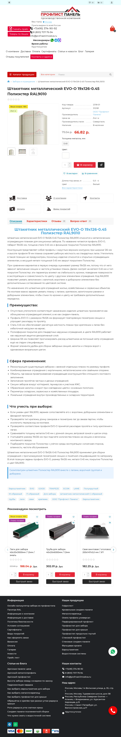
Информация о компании (20, 613)
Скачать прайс (20, 29)
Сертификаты (48, 51)
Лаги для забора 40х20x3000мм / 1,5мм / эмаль (22, 552)
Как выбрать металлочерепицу (23, 693)
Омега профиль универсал (76, 617)
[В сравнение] (37, 522)
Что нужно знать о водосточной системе (29, 715)
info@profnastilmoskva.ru (43, 36)
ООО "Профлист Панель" (101, 113)
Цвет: (64, 149)
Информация (15, 600)
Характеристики (37, 221)
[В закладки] (37, 517)
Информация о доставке (20, 617)
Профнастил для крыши (75, 629)
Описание (16, 221)
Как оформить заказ (18, 637)
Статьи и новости (67, 51)
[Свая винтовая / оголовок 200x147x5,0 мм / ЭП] (96, 531)
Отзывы (58, 221)
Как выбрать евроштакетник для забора (28, 689)
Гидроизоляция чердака (20, 685)
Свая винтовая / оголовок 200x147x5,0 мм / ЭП (96, 551)
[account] (112, 2)
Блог (81, 51)
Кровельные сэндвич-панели (77, 609)
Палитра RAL (14, 609)
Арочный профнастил (19, 677)
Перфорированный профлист (77, 621)
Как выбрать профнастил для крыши (26, 697)
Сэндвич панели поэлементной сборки (28, 711)
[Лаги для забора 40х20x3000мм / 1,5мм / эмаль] (24, 531)
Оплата (36, 51)
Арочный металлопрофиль (21, 673)
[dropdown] (9, 2)
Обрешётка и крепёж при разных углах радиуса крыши (32, 702)
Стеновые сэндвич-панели (76, 641)
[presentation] (7, 549)
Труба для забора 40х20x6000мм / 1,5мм (58, 551)
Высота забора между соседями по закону (30, 681)
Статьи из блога (17, 663)
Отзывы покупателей (17, 56)
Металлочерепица (71, 613)
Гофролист (67, 605)
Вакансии (12, 641)
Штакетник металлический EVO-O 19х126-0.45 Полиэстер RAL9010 (60, 231)
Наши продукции (73, 600)
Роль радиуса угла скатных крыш (25, 707)
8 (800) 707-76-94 (42, 32)
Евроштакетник (70, 649)
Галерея (89, 51)
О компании (12, 51)
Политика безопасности (20, 621)
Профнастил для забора (75, 625)
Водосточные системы (74, 653)
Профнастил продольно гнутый (79, 633)
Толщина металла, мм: (74, 138)
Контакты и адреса (41, 56)
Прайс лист (13, 657)
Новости (11, 653)
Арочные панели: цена (19, 669)
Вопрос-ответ (80, 221)
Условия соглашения (18, 625)
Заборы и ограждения (24, 81)
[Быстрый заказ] (101, 165)
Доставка (26, 51)
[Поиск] (110, 74)
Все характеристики (72, 188)
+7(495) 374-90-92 (45, 28)
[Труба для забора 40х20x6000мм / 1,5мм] (60, 531)
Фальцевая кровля (72, 645)
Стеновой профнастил (74, 637)
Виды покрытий (15, 633)
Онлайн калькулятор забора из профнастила (31, 605)
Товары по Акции (18, 34)
